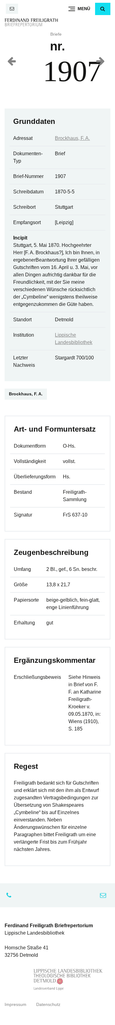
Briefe (56, 34)
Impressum (15, 1004)
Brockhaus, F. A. (72, 138)
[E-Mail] (12, 9)
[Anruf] (10, 895)
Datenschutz (48, 1004)
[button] (102, 9)
